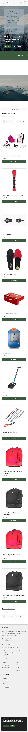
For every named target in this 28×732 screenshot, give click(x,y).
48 (17, 121)
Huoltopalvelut (6, 667)
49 (20, 121)
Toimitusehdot (6, 678)
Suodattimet (15, 109)
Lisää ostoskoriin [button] (14, 240)
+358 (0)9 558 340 (10, 644)
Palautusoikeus (6, 681)
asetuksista (10, 723)
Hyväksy (5, 725)
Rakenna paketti (17, 46)
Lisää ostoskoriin (14, 161)
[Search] (7, 3)
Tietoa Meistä (5, 665)
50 (23, 121)
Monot (17, 665)
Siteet (17, 667)
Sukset (17, 662)
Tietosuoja (5, 683)
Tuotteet (4, 662)
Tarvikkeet (18, 670)
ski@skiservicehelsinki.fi (12, 647)
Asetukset (19, 725)
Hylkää (12, 725)
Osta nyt (7, 46)
